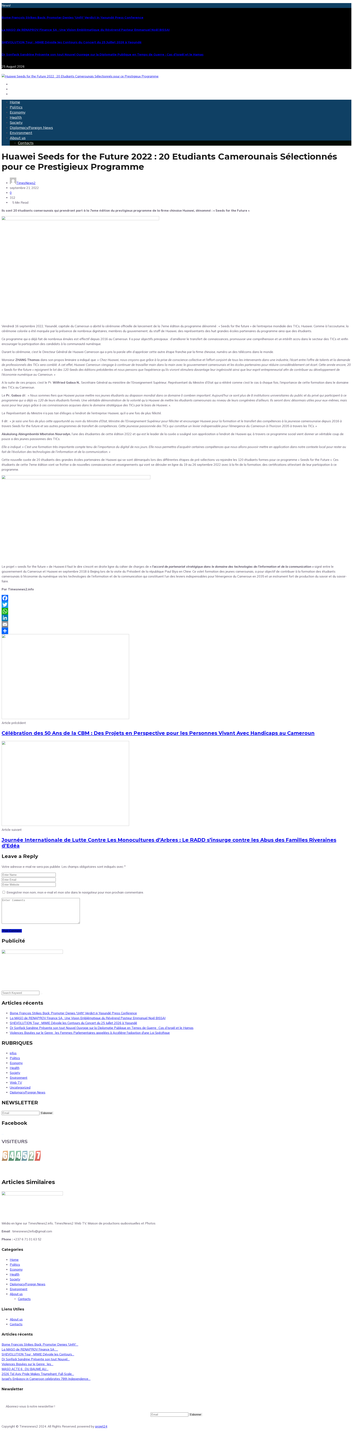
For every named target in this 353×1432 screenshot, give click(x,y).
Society (16, 122)
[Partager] (176, 631)
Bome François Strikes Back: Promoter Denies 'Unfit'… (40, 1344)
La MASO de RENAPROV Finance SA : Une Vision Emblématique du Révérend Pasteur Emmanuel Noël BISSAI (86, 30)
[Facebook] (176, 598)
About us (18, 137)
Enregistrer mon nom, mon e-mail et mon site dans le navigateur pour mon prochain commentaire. (75, 892)
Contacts (26, 143)
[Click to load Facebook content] (3, 1134)
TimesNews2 (26, 183)
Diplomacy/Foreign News (31, 127)
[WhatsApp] (176, 611)
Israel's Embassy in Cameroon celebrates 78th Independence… (46, 1379)
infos (13, 1053)
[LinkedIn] (176, 617)
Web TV (16, 1083)
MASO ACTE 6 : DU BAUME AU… (25, 1369)
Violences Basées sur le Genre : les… (27, 1364)
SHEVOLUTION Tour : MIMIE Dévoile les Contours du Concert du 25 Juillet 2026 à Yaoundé (72, 42)
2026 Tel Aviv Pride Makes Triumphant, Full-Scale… (38, 1374)
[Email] (176, 624)
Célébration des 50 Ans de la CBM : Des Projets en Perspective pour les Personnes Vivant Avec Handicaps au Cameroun (158, 733)
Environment (21, 132)
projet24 (101, 1426)
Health (16, 117)
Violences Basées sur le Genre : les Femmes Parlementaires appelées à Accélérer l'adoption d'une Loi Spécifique (90, 1033)
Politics (16, 107)
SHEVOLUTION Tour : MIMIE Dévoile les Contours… (38, 1354)
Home (15, 102)
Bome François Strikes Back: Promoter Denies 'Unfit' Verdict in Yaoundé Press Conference (72, 17)
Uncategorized (20, 1087)
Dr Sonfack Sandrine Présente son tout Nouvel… (36, 1359)
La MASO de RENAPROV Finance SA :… (30, 1349)
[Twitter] (176, 604)
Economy (18, 112)
